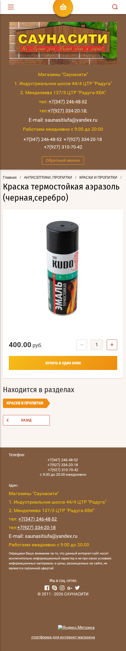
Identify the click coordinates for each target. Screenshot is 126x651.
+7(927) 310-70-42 (63, 147)
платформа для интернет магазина (63, 637)
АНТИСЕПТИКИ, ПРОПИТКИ (48, 177)
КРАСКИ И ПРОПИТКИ (98, 177)
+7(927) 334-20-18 (83, 139)
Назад (26, 420)
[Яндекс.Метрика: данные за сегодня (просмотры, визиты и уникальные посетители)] (76, 627)
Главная (10, 177)
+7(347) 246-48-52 (42, 139)
